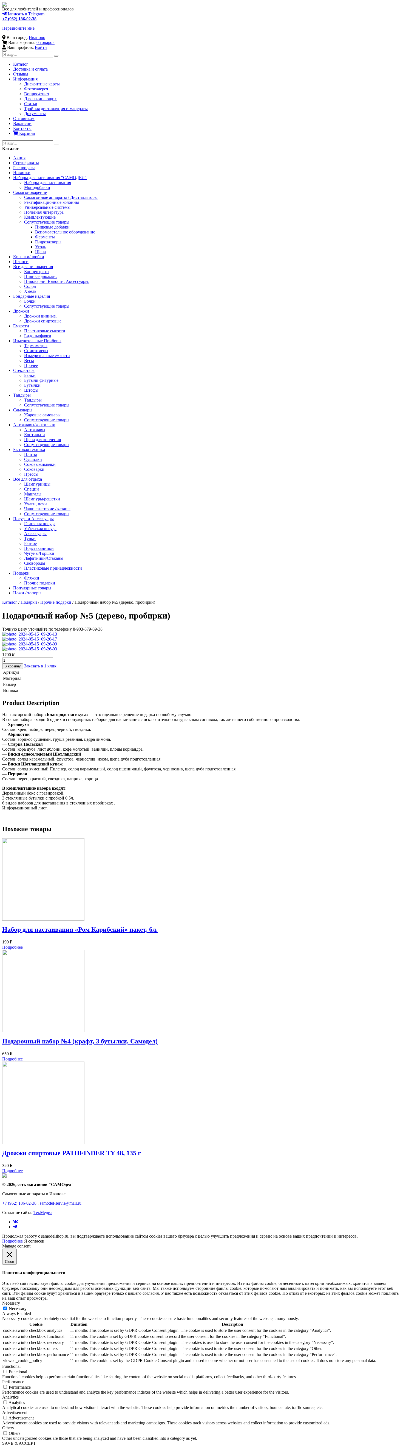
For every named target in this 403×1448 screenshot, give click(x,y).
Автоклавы (34, 429)
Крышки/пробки (28, 256)
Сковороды (34, 563)
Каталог (20, 64)
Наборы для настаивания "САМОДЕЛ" (50, 177)
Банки (30, 375)
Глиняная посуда (39, 523)
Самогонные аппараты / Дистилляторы (61, 197)
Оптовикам (24, 118)
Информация (25, 79)
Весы (29, 360)
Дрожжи (21, 311)
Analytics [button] (10, 1397)
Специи (31, 489)
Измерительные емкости (47, 355)
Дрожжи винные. (40, 316)
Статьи (30, 103)
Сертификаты (26, 162)
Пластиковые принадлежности (53, 568)
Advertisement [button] (14, 1412)
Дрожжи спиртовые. (43, 321)
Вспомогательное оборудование (65, 232)
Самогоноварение (30, 192)
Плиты (30, 454)
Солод (30, 286)
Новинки (21, 172)
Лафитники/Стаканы (43, 558)
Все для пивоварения (33, 266)
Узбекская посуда (40, 528)
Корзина (26, 133)
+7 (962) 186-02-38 (19, 18)
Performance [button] (13, 1381)
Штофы (31, 390)
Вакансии (22, 123)
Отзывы (20, 74)
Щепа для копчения (42, 439)
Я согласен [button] (34, 1241)
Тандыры (22, 395)
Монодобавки (37, 187)
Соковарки (34, 469)
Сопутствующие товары (46, 222)
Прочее (31, 365)
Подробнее (12, 947)
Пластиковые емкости (44, 330)
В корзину (12, 666)
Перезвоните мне (18, 28)
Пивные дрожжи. (40, 276)
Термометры (35, 345)
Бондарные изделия (31, 296)
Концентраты (36, 271)
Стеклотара (24, 370)
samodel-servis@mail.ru (60, 1203)
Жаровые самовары (42, 415)
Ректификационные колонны (51, 202)
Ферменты (45, 237)
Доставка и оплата (30, 69)
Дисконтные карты (42, 84)
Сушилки (33, 459)
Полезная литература (44, 212)
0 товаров (45, 42)
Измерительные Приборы (37, 340)
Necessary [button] (11, 1303)
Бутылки (32, 385)
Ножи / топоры (27, 593)
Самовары (22, 410)
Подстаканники (39, 548)
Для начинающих (40, 98)
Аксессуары (35, 533)
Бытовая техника (29, 449)
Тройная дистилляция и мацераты (56, 108)
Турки (30, 538)
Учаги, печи (35, 504)
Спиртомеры (36, 350)
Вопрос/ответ (36, 93)
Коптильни (34, 434)
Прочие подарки (39, 583)
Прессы (31, 474)
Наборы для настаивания (47, 182)
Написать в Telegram (25, 14)
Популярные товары (32, 588)
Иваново (37, 37)
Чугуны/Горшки (39, 553)
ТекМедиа (42, 1212)
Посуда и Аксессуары (33, 518)
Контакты (22, 128)
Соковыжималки (40, 464)
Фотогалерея (36, 89)
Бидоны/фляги (37, 335)
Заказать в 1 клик (40, 666)
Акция (19, 157)
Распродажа (24, 167)
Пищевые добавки (52, 227)
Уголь (40, 246)
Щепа (40, 251)
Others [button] (8, 1427)
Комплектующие (40, 217)
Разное (30, 543)
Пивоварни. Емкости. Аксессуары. (56, 281)
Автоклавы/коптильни (34, 424)
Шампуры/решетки (42, 499)
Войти (41, 47)
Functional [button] (11, 1366)
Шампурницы (37, 484)
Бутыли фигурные (41, 380)
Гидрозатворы (48, 242)
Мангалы (32, 494)
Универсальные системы (47, 207)
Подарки (21, 573)
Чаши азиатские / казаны (47, 508)
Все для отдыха (27, 479)
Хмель (30, 291)
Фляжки (31, 578)
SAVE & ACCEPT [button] (19, 1443)
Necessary (18, 1308)
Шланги (21, 261)
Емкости (21, 326)
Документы (35, 113)
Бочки (30, 301)
